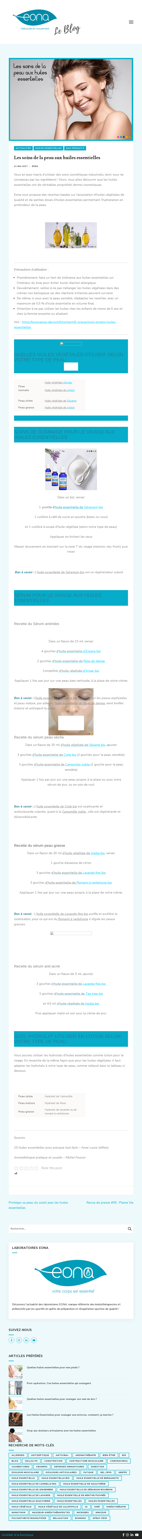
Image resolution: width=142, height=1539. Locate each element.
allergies (18, 1455)
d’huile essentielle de (61, 883)
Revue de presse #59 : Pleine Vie (109, 1202)
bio (124, 1455)
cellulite (31, 1461)
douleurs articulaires (61, 1472)
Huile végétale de (61, 401)
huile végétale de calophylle (58, 1506)
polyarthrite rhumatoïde (29, 1518)
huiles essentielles (101, 1501)
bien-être (109, 1455)
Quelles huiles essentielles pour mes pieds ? (53, 1367)
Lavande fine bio (94, 873)
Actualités (23, 148)
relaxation (60, 1518)
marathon (18, 1512)
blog (15, 1461)
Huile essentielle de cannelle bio (34, 1483)
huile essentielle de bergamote (97, 1478)
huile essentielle (23, 1478)
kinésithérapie (116, 1506)
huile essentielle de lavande (31, 1495)
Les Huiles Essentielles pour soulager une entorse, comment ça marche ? (70, 1415)
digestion (97, 1466)
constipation (53, 1461)
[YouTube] (34, 1340)
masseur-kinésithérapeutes (51, 1512)
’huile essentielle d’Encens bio (56, 698)
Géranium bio (93, 507)
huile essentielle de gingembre (32, 1489)
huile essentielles (69, 1501)
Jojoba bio (97, 853)
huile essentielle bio (56, 1478)
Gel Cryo (106, 1472)
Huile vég (59, 407)
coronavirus (119, 1461)
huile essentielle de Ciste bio (57, 806)
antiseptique (40, 1455)
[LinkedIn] (26, 1340)
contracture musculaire (86, 1461)
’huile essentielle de (69, 507)
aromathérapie (86, 1455)
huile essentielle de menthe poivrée (81, 1495)
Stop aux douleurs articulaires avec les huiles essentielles (61, 1430)
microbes (83, 1512)
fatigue (88, 1472)
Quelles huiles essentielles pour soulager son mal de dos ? (62, 1399)
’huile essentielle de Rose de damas (79, 703)
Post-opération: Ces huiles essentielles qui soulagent (59, 1383)
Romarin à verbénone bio (94, 883)
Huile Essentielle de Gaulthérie (84, 1483)
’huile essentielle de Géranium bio (60, 572)
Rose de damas (78, 661)
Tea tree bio (78, 994)
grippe (122, 1472)
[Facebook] (11, 1340)
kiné (97, 1506)
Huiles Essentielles (48, 148)
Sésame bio (83, 745)
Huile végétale (58, 382)
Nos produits (75, 148)
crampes (41, 1466)
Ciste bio (54, 755)
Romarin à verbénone (72, 919)
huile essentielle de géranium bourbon (86, 1489)
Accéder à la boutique (17, 1535)
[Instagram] (19, 1340)
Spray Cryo (100, 1518)
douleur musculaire (25, 1472)
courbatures (20, 1466)
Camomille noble (62, 764)
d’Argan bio (78, 671)
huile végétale (22, 1506)
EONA (35, 166)
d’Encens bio (78, 651)
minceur (101, 1512)
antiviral (62, 1455)
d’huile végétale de (76, 853)
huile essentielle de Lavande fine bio (62, 914)
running (80, 1518)
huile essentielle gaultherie (31, 1501)
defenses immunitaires (69, 1466)
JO (86, 1506)
